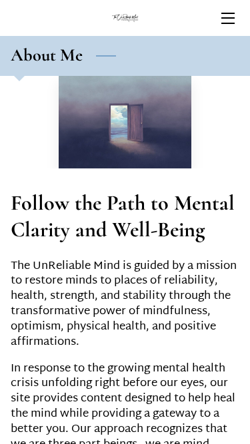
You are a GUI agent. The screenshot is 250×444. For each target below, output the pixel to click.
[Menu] (227, 18)
